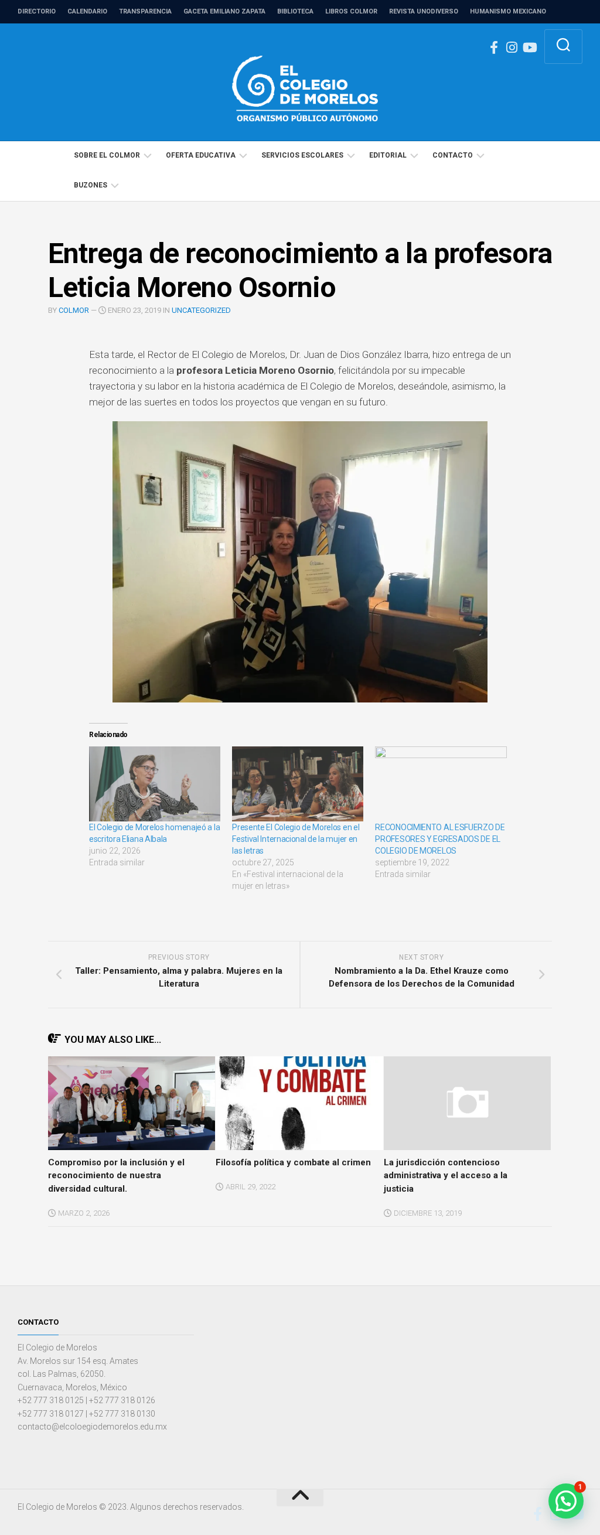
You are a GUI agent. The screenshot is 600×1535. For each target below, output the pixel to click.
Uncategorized (201, 310)
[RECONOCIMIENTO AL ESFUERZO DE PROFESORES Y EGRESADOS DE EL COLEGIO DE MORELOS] (440, 783)
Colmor (74, 310)
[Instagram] (511, 47)
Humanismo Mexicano (508, 11)
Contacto (452, 155)
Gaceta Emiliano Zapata (224, 11)
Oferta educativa (201, 155)
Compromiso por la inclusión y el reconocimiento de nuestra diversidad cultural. (116, 1175)
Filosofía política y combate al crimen (293, 1162)
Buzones (90, 185)
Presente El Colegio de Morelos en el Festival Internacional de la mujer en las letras (295, 839)
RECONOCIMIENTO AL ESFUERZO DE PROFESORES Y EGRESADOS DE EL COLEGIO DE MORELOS (439, 839)
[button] (299, 1103)
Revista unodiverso (423, 11)
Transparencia (145, 11)
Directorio (37, 11)
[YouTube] (529, 47)
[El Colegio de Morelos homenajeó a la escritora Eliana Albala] (154, 783)
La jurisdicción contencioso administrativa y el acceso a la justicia (445, 1175)
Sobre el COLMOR (107, 155)
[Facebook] (494, 47)
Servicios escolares (302, 155)
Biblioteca (295, 11)
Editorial (388, 155)
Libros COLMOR (351, 11)
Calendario (87, 11)
